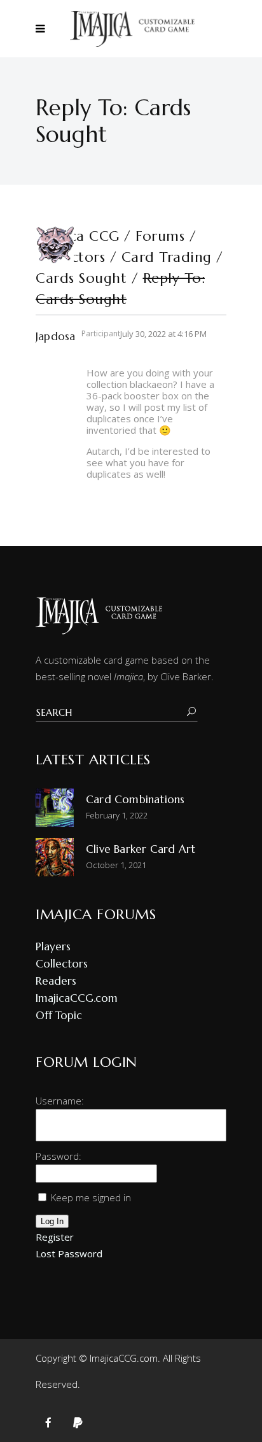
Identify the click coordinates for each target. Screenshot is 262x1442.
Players (53, 946)
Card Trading (166, 257)
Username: (60, 1100)
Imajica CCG (78, 236)
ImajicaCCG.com (77, 998)
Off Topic (59, 1015)
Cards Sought (81, 278)
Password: (58, 1156)
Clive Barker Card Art (140, 849)
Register (55, 1237)
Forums (159, 236)
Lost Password (69, 1253)
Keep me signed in (91, 1197)
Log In (52, 1221)
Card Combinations (135, 799)
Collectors (70, 257)
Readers (56, 981)
